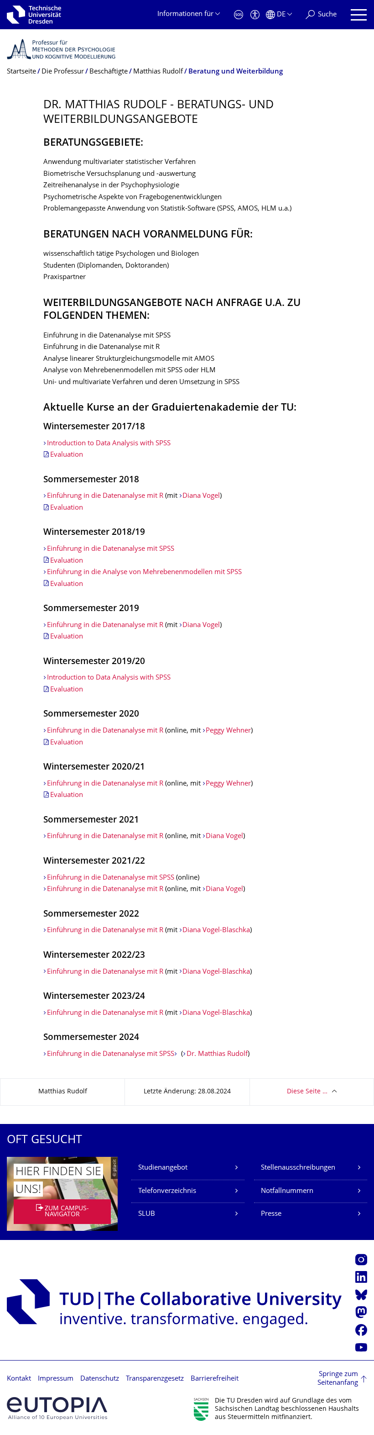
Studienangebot (162, 1168)
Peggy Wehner (228, 731)
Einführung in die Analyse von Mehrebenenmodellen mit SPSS (144, 572)
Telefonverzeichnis (167, 1191)
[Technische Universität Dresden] (34, 14)
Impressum (55, 1379)
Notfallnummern (287, 1191)
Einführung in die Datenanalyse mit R (105, 496)
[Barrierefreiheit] (255, 15)
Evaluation (66, 455)
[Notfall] (239, 15)
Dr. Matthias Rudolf (217, 1054)
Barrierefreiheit (215, 1379)
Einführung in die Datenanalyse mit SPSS (110, 549)
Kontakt (19, 1379)
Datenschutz (99, 1379)
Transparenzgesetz (155, 1379)
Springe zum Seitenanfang (337, 1379)
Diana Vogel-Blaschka (216, 930)
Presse (271, 1214)
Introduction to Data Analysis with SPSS (109, 443)
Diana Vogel (201, 496)
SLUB (146, 1214)
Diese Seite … (307, 1092)
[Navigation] (358, 14)
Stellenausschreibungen (298, 1168)
